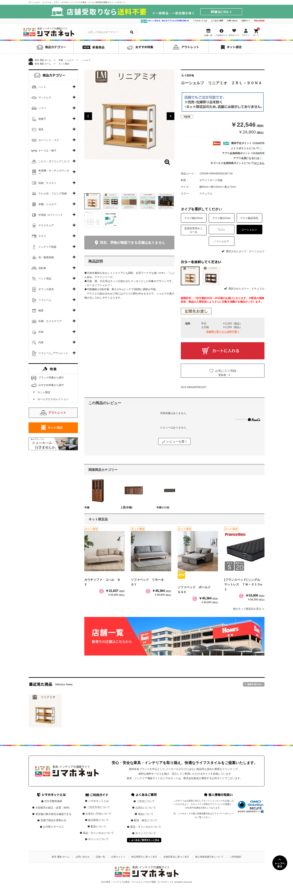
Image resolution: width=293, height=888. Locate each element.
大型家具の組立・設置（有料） (53, 807)
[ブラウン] (211, 276)
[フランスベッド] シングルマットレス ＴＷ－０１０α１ (243, 584)
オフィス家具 (46, 289)
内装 (41, 342)
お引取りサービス (53, 826)
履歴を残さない (253, 684)
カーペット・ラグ (48, 140)
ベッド (42, 87)
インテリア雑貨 (47, 246)
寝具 (41, 129)
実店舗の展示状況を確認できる (53, 814)
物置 (41, 310)
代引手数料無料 (53, 801)
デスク (42, 236)
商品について (145, 814)
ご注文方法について (98, 807)
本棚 (86, 507)
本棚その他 (162, 507)
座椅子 (42, 118)
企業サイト (246, 21)
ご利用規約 (235, 856)
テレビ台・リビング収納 (52, 193)
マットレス (44, 97)
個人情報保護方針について (209, 856)
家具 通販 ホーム (60, 856)
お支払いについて (145, 807)
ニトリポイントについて (245, 148)
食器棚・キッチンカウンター (53, 172)
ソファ (42, 108)
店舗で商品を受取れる (53, 820)
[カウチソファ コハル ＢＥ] (104, 551)
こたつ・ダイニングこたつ (53, 161)
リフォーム (44, 300)
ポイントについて (98, 839)
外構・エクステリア (50, 321)
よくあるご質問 (217, 21)
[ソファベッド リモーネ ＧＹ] (151, 551)
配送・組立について (145, 820)
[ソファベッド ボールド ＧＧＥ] (198, 551)
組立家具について (98, 820)
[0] (256, 31)
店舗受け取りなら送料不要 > (222, 331)
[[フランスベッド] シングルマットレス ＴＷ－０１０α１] (244, 551)
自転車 (42, 268)
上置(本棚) (126, 507)
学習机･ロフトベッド (50, 214)
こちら (260, 163)
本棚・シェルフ (47, 204)
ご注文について (146, 801)
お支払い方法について (98, 813)
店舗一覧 (100, 856)
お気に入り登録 (225, 370)
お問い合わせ (232, 21)
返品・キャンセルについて (98, 832)
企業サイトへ (118, 856)
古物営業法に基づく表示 (176, 856)
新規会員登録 (259, 21)
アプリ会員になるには (246, 158)
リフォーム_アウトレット (53, 353)
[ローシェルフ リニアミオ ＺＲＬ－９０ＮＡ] (45, 711)
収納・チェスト (47, 183)
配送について (98, 826)
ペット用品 (44, 278)
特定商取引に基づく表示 (144, 856)
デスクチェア (46, 225)
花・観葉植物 (46, 257)
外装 (41, 331)
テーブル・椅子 (47, 150)
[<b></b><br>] (129, 114)
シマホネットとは (200, 21)
